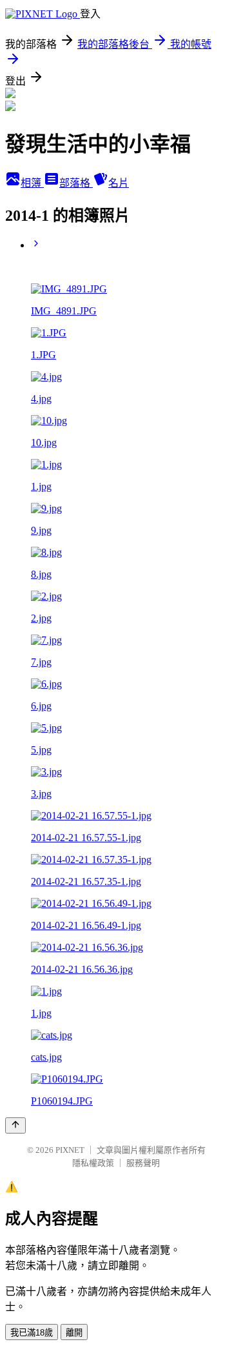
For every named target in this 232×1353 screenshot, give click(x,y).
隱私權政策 (93, 1163)
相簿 (32, 183)
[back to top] (15, 1125)
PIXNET (69, 1150)
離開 (74, 1333)
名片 (118, 183)
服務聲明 (143, 1163)
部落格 (76, 183)
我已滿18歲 (31, 1333)
